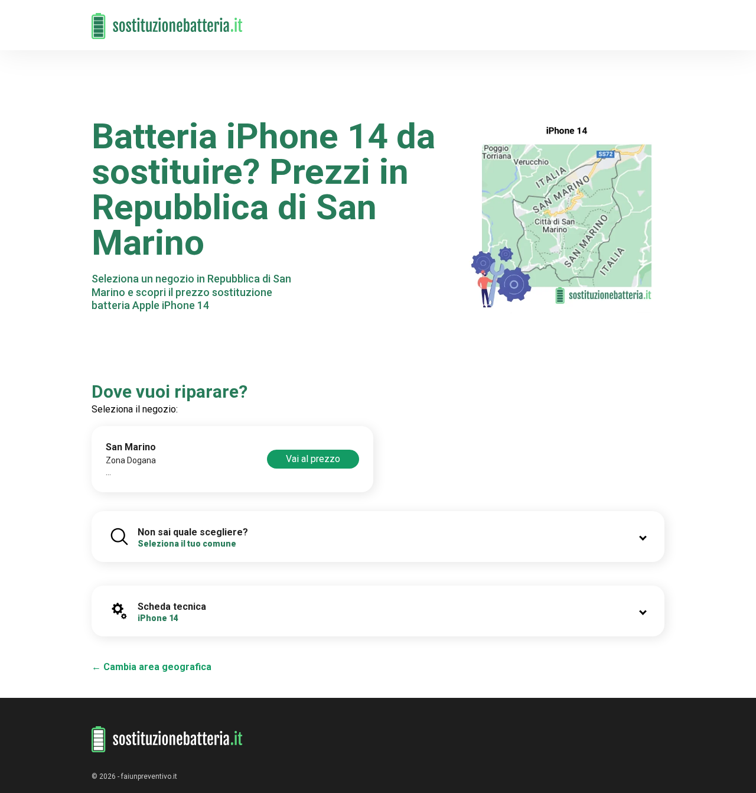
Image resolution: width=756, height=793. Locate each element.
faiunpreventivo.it (149, 776)
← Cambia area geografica (151, 666)
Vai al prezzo (313, 458)
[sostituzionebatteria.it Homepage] (167, 739)
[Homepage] (167, 19)
